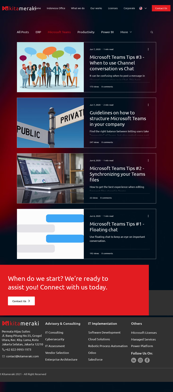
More (124, 32)
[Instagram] (140, 360)
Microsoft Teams (59, 32)
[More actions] (149, 49)
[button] (79, 8)
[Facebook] (147, 360)
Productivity (86, 32)
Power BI (107, 32)
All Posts (23, 32)
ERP (38, 32)
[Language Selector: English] (143, 8)
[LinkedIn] (133, 360)
